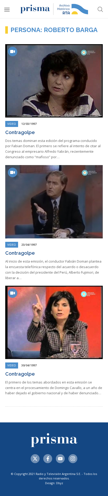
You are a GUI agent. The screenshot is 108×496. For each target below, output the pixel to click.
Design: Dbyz (54, 483)
